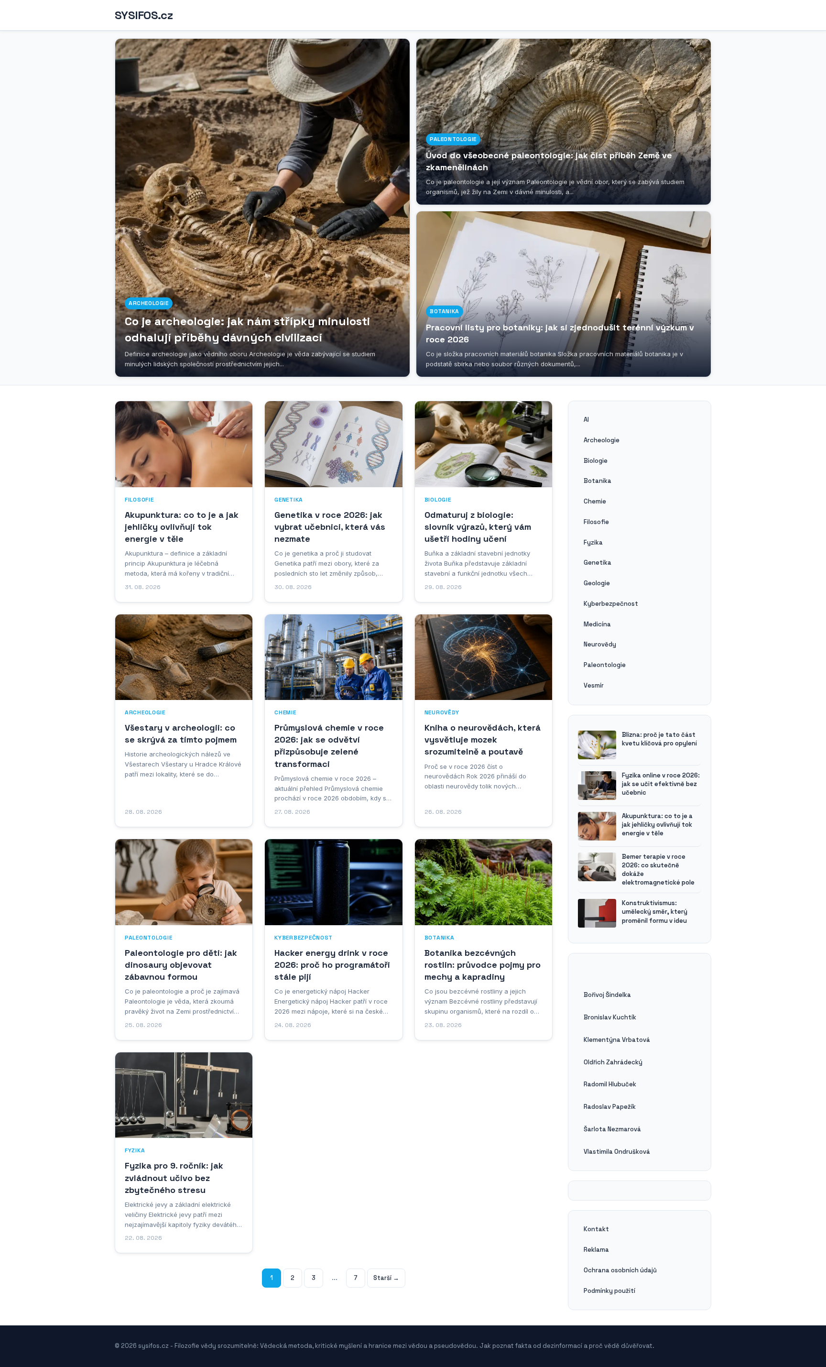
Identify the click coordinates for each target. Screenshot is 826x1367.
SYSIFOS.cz (144, 15)
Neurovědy (441, 712)
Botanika (444, 311)
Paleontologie (453, 139)
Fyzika (135, 1150)
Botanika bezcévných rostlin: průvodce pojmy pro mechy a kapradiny (482, 964)
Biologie (437, 499)
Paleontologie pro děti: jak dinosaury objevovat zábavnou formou (181, 964)
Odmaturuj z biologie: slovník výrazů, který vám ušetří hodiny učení (477, 526)
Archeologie (149, 303)
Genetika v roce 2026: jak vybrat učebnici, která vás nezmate (329, 526)
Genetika (288, 499)
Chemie (285, 712)
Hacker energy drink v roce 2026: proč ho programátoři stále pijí (332, 964)
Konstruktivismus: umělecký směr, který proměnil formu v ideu (654, 911)
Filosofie (139, 499)
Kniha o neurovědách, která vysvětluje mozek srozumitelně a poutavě (482, 739)
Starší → (386, 1278)
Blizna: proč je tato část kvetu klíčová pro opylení (659, 739)
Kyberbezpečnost (303, 937)
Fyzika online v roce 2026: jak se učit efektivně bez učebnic (661, 784)
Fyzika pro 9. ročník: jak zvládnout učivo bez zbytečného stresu (174, 1177)
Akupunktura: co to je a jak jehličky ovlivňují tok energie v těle (182, 526)
